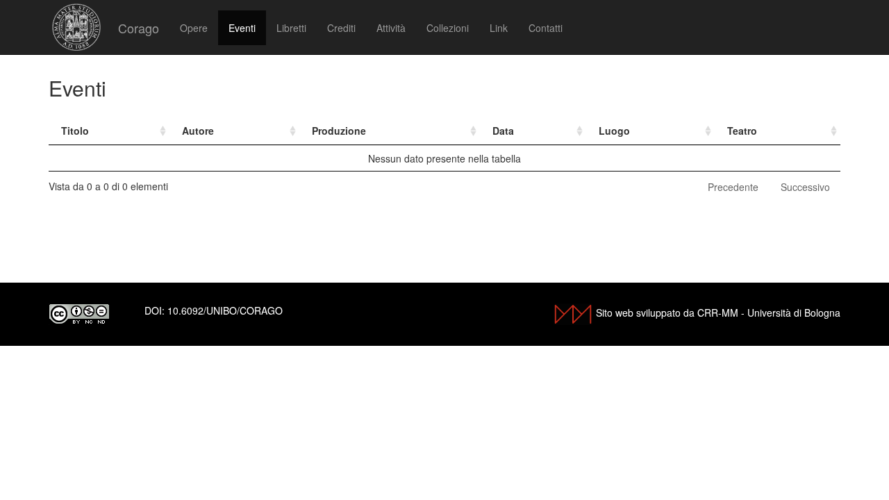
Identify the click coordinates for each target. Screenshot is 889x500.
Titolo (75, 131)
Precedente (733, 187)
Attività (391, 28)
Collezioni (447, 28)
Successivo (805, 187)
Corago (138, 28)
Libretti (291, 28)
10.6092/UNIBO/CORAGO (225, 310)
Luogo (614, 131)
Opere (194, 28)
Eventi (242, 28)
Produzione (339, 131)
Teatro (742, 131)
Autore (198, 131)
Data (503, 131)
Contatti (546, 28)
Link (499, 28)
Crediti (341, 28)
